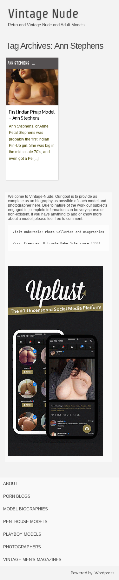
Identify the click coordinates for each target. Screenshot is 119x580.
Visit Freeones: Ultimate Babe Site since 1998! (56, 243)
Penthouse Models (25, 521)
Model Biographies (25, 509)
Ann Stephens (18, 63)
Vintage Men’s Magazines (32, 559)
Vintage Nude (43, 13)
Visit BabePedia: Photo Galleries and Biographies (58, 232)
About (10, 483)
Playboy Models (22, 534)
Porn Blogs (16, 496)
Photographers (22, 547)
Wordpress (104, 573)
